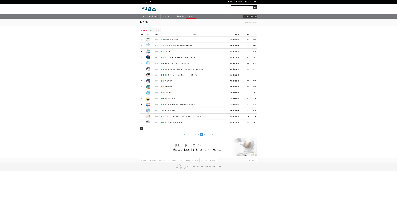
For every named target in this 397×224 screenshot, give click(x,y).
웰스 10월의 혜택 (167, 87)
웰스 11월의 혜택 (167, 81)
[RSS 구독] (150, 2)
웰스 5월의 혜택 (166, 51)
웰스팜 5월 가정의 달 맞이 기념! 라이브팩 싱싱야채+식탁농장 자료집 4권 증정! (184, 116)
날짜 (248, 34)
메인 (143, 16)
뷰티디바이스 (153, 16)
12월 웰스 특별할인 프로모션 (170, 39)
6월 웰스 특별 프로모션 (168, 110)
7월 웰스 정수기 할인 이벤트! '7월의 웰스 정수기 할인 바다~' (178, 104)
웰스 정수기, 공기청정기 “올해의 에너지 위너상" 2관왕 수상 (178, 57)
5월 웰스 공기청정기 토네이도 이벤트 (172, 122)
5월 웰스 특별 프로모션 (168, 98)
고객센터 (191, 16)
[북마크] (146, 2)
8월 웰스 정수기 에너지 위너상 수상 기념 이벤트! (175, 63)
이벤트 (157, 30)
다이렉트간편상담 (179, 16)
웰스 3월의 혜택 (166, 92)
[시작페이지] (142, 2)
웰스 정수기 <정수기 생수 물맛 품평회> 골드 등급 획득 (177, 45)
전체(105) (144, 30)
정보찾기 (248, 1)
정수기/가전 (166, 16)
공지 (151, 30)
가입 (239, 1)
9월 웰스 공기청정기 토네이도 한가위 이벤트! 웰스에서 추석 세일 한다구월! (183, 69)
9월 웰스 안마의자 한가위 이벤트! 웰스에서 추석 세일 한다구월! (179, 75)
